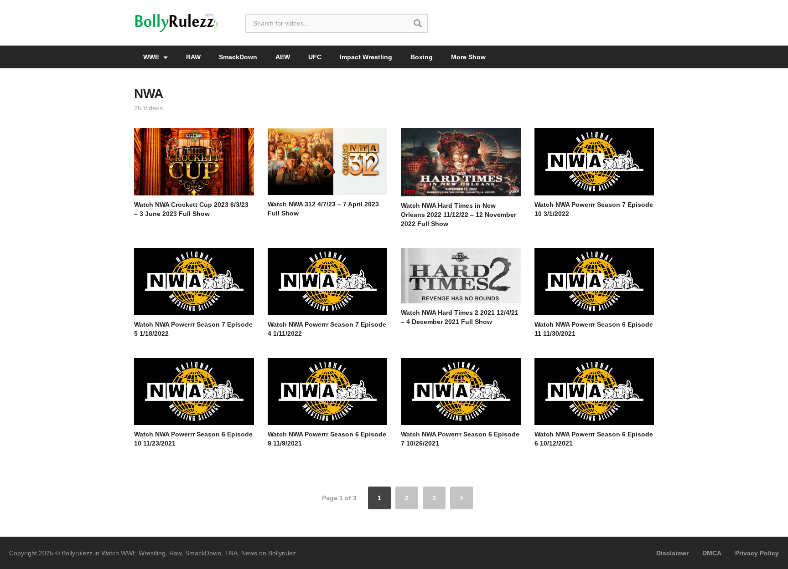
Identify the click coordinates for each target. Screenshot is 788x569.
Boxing (421, 57)
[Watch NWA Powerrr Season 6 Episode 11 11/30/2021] (594, 281)
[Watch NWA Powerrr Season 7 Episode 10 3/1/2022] (594, 161)
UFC (314, 57)
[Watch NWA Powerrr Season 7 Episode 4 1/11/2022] (328, 281)
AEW (282, 57)
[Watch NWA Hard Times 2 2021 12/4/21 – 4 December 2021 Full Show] (461, 275)
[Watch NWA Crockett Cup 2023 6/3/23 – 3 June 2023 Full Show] (194, 161)
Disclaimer (672, 553)
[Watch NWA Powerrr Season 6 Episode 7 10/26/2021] (461, 391)
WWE (152, 57)
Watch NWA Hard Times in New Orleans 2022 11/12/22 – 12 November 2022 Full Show (458, 215)
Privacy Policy (757, 553)
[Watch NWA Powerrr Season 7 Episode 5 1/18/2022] (194, 281)
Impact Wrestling (366, 57)
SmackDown (238, 57)
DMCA (711, 553)
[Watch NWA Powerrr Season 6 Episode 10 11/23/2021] (194, 391)
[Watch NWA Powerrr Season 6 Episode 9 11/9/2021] (328, 391)
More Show (468, 57)
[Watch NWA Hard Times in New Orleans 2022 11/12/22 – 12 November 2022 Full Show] (461, 162)
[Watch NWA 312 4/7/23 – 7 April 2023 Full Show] (328, 161)
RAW (193, 57)
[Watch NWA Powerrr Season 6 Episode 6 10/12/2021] (594, 391)
